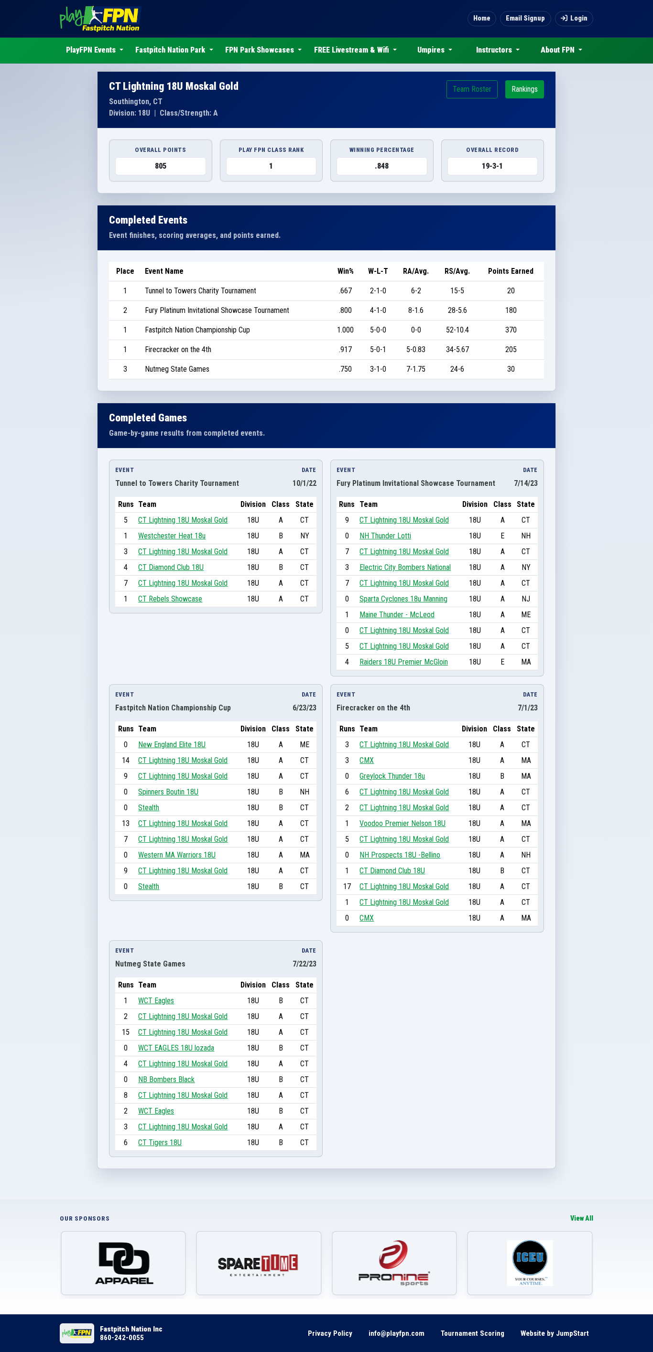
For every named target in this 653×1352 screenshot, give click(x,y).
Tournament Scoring (472, 1333)
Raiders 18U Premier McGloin (403, 661)
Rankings (525, 89)
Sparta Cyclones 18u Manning (403, 598)
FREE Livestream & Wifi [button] (352, 49)
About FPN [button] (559, 49)
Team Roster (472, 89)
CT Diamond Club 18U (171, 567)
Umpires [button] (431, 49)
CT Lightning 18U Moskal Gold (183, 520)
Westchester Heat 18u (172, 535)
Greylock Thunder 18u (392, 776)
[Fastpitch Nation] (100, 18)
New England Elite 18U (172, 744)
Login (579, 18)
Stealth (148, 807)
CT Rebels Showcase (170, 598)
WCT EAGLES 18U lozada (176, 1047)
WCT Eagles (156, 1000)
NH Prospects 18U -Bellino (399, 854)
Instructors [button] (495, 49)
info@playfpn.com (396, 1333)
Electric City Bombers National (405, 567)
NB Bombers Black (166, 1079)
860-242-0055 (122, 1337)
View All (581, 1218)
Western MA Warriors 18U (177, 854)
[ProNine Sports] (394, 1263)
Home (481, 18)
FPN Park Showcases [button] (260, 49)
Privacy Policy (330, 1333)
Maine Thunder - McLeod (397, 614)
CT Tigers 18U (160, 1142)
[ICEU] (530, 1263)
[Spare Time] (259, 1263)
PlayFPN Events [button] (92, 49)
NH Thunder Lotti (385, 535)
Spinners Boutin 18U (168, 791)
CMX (366, 760)
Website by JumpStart (555, 1333)
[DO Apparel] (123, 1263)
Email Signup (525, 18)
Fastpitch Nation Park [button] (171, 49)
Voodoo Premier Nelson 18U (402, 823)
